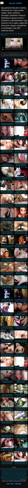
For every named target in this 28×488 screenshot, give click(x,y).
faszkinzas (4, 472)
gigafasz (24, 474)
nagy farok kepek (17, 479)
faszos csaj (13, 472)
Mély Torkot (20, 33)
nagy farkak (17, 478)
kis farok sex (5, 477)
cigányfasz (5, 469)
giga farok (21, 474)
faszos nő (9, 473)
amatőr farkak (11, 468)
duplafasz (9, 469)
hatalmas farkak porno (12, 476)
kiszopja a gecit (24, 477)
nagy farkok (4, 479)
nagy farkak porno (23, 478)
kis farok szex (11, 477)
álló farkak (2, 468)
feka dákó (18, 473)
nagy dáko (8, 478)
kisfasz (19, 477)
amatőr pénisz (17, 468)
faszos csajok (19, 472)
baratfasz (22, 468)
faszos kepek (4, 473)
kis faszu (16, 477)
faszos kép (24, 472)
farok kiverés (4, 471)
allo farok (6, 468)
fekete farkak (22, 473)
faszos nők (13, 473)
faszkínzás (24, 471)
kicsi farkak (19, 476)
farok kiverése (10, 471)
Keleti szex (14, 33)
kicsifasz (23, 476)
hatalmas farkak (3, 35)
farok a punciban (19, 469)
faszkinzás (20, 471)
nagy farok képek (10, 479)
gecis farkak (6, 474)
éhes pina (13, 469)
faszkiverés (8, 472)
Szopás (25, 33)
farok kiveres (24, 469)
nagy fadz (12, 478)
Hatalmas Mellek (8, 33)
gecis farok (12, 474)
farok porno (15, 471)
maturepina (3, 478)
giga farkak (16, 474)
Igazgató (2, 33)
